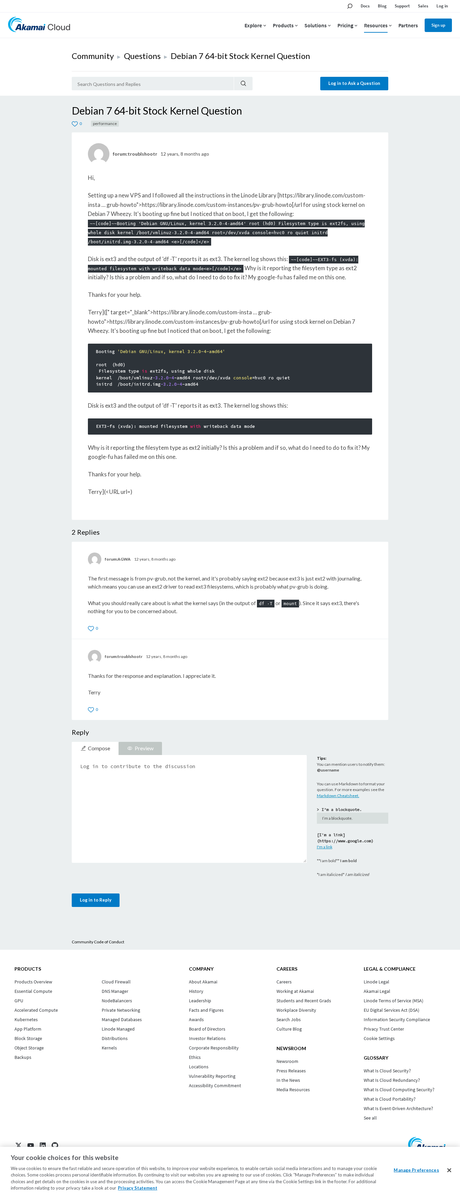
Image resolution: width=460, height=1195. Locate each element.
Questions (142, 56)
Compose (99, 748)
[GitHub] (55, 1145)
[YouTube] (31, 1145)
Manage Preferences (416, 1170)
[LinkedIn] (43, 1145)
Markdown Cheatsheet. (338, 795)
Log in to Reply (95, 900)
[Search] (243, 83)
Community (93, 56)
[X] (18, 1145)
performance (105, 123)
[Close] (449, 1170)
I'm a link (324, 846)
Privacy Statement (137, 1188)
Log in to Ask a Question (354, 83)
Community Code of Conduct (98, 941)
